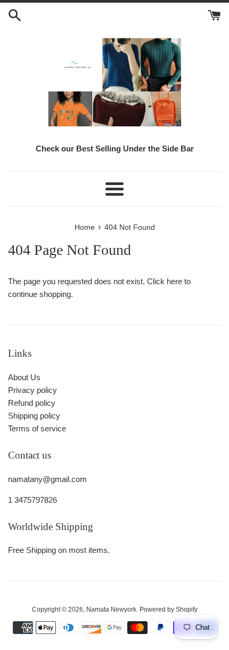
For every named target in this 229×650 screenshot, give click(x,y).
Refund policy (31, 402)
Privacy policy (32, 390)
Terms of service (37, 428)
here (174, 281)
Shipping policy (34, 415)
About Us (24, 377)
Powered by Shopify (169, 609)
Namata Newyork (111, 609)
